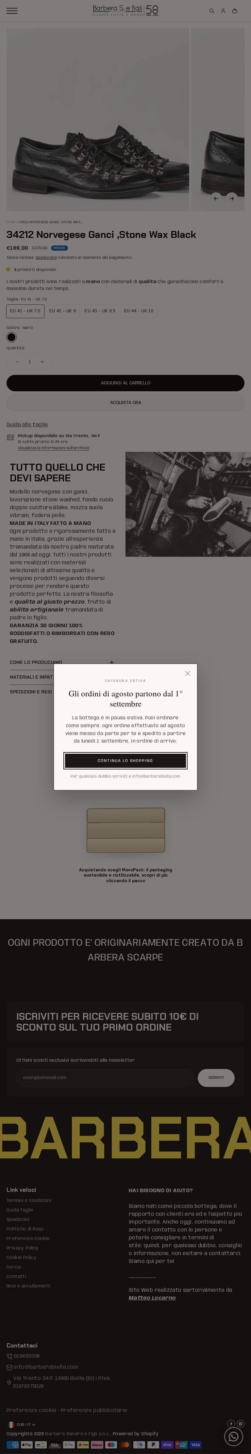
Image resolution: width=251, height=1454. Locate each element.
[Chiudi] (187, 673)
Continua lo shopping (125, 761)
